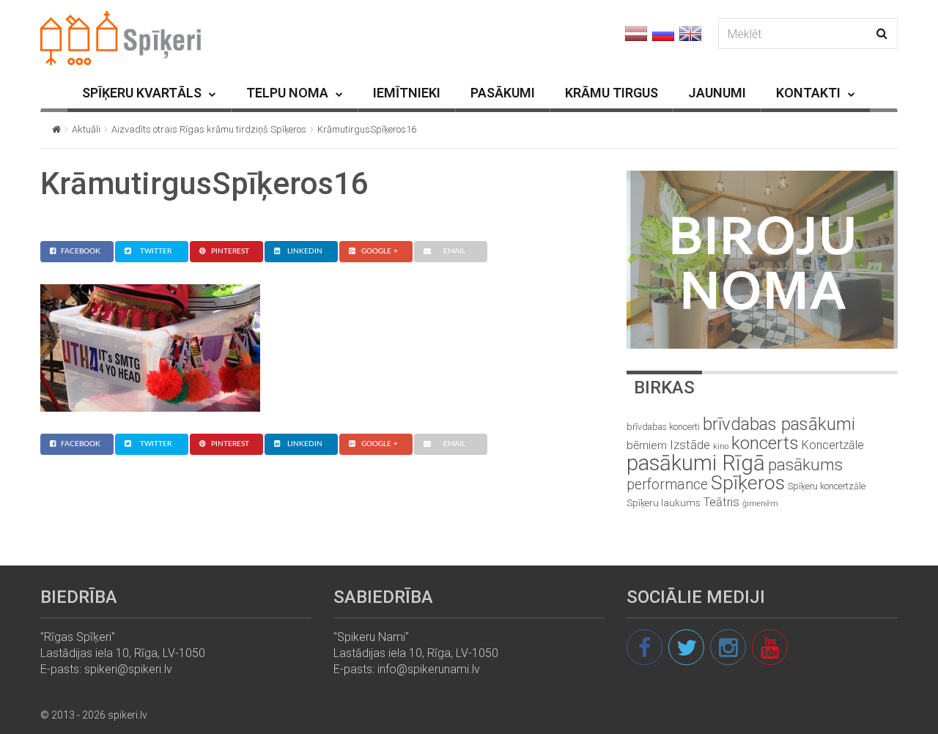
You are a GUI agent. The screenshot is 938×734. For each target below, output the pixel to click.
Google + (379, 251)
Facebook (80, 251)
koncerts (765, 442)
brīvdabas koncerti (663, 427)
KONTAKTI (808, 92)
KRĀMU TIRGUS (611, 92)
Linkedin (304, 251)
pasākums (805, 465)
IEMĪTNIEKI (406, 92)
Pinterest (230, 251)
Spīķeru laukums (664, 502)
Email (454, 251)
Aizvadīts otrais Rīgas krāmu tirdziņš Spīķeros (208, 129)
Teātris (721, 502)
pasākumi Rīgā (696, 463)
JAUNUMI (717, 92)
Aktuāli (86, 129)
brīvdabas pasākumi (779, 424)
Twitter (155, 251)
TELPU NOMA (287, 92)
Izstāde (690, 444)
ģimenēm (760, 503)
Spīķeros (748, 482)
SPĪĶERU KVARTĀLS (142, 92)
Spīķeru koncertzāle (826, 486)
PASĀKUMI (502, 92)
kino (720, 446)
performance (667, 484)
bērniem (647, 445)
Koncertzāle (833, 445)
